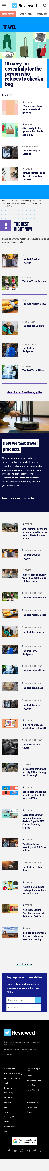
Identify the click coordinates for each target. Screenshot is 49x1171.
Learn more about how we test (18, 497)
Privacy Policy (32, 1107)
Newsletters (8, 14)
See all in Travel (24, 964)
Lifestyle (26, 366)
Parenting (27, 277)
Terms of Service (32, 1102)
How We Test (33, 1089)
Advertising (8, 1112)
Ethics (6, 1121)
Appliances (9, 1068)
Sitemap (29, 1112)
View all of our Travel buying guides (24, 392)
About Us (7, 1102)
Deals (29, 1075)
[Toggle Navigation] (4, 5)
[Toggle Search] (45, 5)
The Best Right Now (33, 1069)
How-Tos (31, 1085)
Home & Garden (29, 322)
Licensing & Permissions (13, 1117)
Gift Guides (9, 1097)
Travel (25, 255)
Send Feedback (9, 1126)
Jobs (5, 1107)
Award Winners (26, 14)
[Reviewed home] (24, 5)
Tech (6, 1082)
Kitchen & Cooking (13, 1073)
